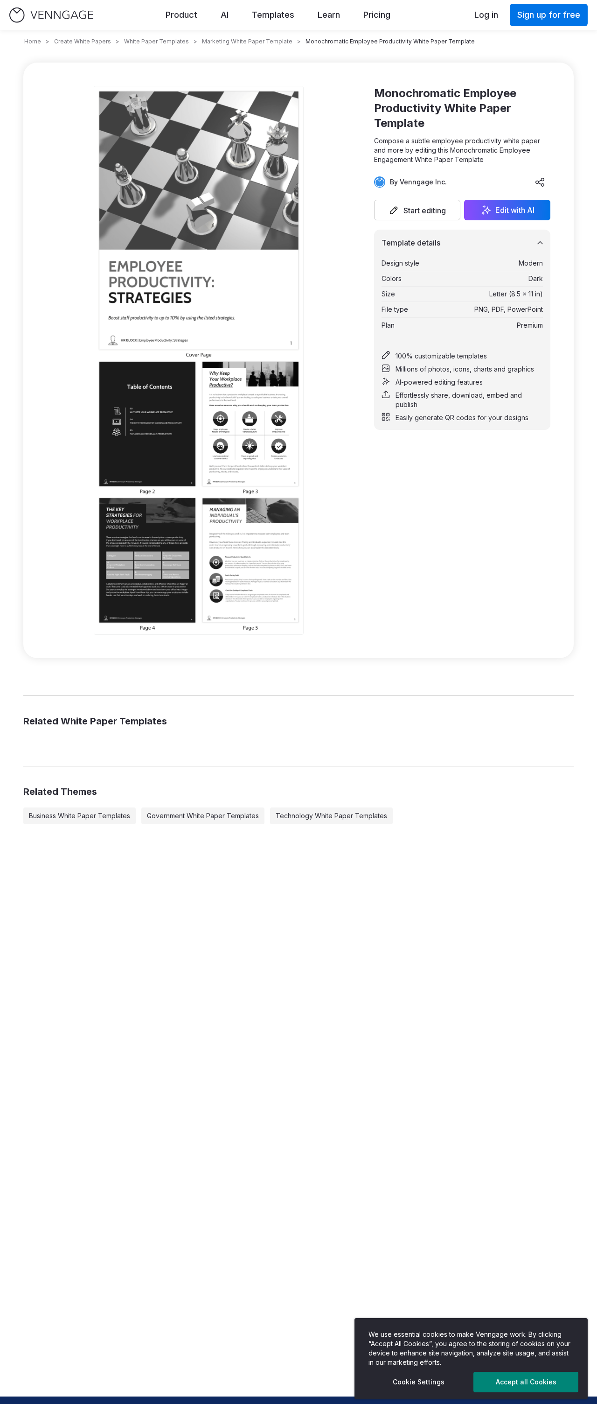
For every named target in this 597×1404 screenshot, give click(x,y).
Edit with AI (515, 210)
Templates (273, 15)
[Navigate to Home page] (51, 15)
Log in (486, 15)
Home (32, 41)
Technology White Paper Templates (331, 816)
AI (225, 15)
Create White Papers (82, 41)
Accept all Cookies (526, 1382)
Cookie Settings (418, 1382)
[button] (417, 210)
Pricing (376, 15)
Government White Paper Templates (203, 816)
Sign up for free (548, 15)
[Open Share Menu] (540, 182)
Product (181, 15)
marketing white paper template (247, 41)
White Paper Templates (156, 41)
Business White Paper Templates (79, 816)
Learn (329, 15)
